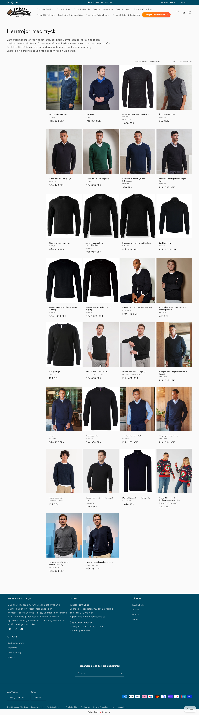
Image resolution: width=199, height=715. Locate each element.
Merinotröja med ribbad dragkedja (136, 498)
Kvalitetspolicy (14, 652)
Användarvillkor (72, 707)
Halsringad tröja (92, 436)
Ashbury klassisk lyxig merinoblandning (94, 244)
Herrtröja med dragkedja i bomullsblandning (59, 563)
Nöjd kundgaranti (15, 643)
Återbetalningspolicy (55, 707)
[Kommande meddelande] (136, 2)
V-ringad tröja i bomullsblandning (99, 562)
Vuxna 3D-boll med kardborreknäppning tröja (169, 499)
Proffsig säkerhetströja (58, 114)
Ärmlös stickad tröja (167, 114)
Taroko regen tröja (56, 498)
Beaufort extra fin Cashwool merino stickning (63, 308)
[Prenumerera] (121, 673)
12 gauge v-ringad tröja (168, 436)
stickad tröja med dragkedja (60, 179)
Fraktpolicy (85, 707)
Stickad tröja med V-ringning (97, 179)
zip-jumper (53, 436)
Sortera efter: (141, 61)
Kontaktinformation (100, 707)
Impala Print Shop (21, 707)
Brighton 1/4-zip (166, 243)
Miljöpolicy (12, 647)
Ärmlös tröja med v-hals (131, 436)
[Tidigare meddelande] (63, 2)
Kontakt (135, 619)
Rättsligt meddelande (118, 707)
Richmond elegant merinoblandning (136, 243)
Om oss (11, 657)
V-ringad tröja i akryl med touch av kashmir (173, 373)
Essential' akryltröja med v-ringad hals (172, 180)
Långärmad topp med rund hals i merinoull (135, 115)
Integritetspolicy (37, 707)
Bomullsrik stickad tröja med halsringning (133, 180)
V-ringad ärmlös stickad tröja (97, 372)
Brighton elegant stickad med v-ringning (98, 308)
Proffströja (90, 114)
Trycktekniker (138, 605)
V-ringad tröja (54, 372)
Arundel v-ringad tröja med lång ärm (137, 307)
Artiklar (135, 614)
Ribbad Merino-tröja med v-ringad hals (99, 499)
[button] (178, 12)
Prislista (135, 609)
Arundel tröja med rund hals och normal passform (172, 308)
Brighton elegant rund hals (59, 243)
